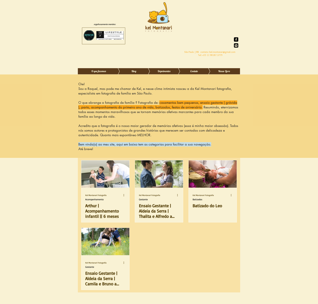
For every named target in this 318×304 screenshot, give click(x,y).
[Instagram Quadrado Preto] (236, 45)
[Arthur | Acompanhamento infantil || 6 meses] (105, 174)
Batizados (197, 199)
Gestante (143, 199)
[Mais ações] (125, 195)
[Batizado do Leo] (213, 174)
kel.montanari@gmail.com (222, 51)
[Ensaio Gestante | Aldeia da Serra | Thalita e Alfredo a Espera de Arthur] (159, 174)
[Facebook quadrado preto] (236, 39)
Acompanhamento (94, 199)
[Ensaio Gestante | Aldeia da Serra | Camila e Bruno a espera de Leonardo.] (105, 241)
